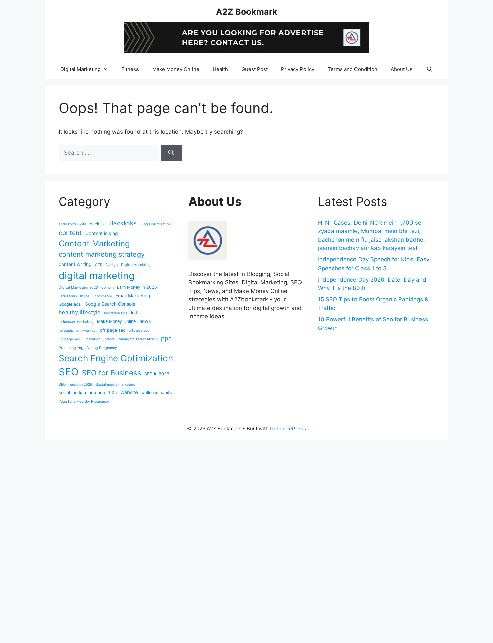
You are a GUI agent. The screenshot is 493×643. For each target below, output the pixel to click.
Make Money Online (175, 69)
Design (112, 264)
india (136, 312)
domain (107, 287)
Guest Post (254, 69)
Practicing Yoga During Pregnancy (88, 348)
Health (220, 69)
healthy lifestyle (80, 312)
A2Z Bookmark (246, 12)
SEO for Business (111, 372)
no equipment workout (78, 330)
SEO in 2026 (156, 373)
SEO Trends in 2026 (75, 384)
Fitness (130, 69)
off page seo (112, 330)
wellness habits (156, 392)
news (145, 321)
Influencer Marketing (76, 321)
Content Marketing (94, 243)
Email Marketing (132, 295)
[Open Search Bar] (429, 69)
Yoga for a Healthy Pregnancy (84, 401)
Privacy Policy (297, 69)
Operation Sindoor (99, 339)
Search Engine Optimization (116, 358)
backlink (98, 223)
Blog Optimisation (155, 224)
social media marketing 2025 (88, 392)
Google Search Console (110, 304)
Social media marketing (115, 384)
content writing (75, 264)
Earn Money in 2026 (137, 287)
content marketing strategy (102, 254)
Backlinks (123, 223)
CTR (98, 264)
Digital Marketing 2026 (78, 287)
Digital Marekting (136, 264)
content (70, 233)
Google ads (70, 304)
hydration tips (116, 313)
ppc (166, 338)
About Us (402, 69)
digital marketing (97, 275)
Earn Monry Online (74, 296)
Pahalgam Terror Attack (138, 339)
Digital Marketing (80, 69)
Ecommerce (102, 296)
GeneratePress (288, 428)
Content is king (101, 233)
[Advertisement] (201, 540)
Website (129, 392)
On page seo (69, 339)
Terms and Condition (352, 69)
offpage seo (139, 330)
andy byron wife (72, 224)
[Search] (171, 153)
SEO (68, 372)
